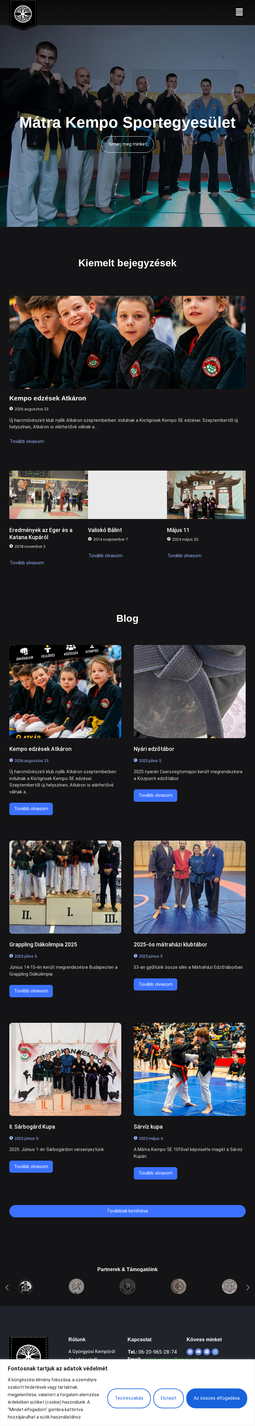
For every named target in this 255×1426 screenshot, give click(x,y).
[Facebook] (190, 1351)
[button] (239, 12)
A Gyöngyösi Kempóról (91, 1351)
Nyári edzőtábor (154, 749)
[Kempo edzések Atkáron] (127, 342)
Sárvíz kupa (148, 1127)
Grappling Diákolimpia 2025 (43, 944)
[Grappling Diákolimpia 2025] (65, 887)
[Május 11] (206, 495)
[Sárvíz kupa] (190, 1069)
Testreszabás (129, 1398)
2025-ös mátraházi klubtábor (170, 944)
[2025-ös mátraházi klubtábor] (190, 887)
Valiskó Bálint (105, 530)
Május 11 (178, 530)
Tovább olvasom (27, 441)
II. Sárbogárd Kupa (32, 1127)
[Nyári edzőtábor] (190, 691)
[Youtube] (198, 1351)
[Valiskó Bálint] (127, 495)
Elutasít (168, 1398)
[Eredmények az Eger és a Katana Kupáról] (48, 495)
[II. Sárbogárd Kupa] (65, 1069)
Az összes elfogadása (217, 1398)
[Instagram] (215, 1351)
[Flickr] (206, 1351)
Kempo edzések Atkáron (47, 398)
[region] (127, 1392)
